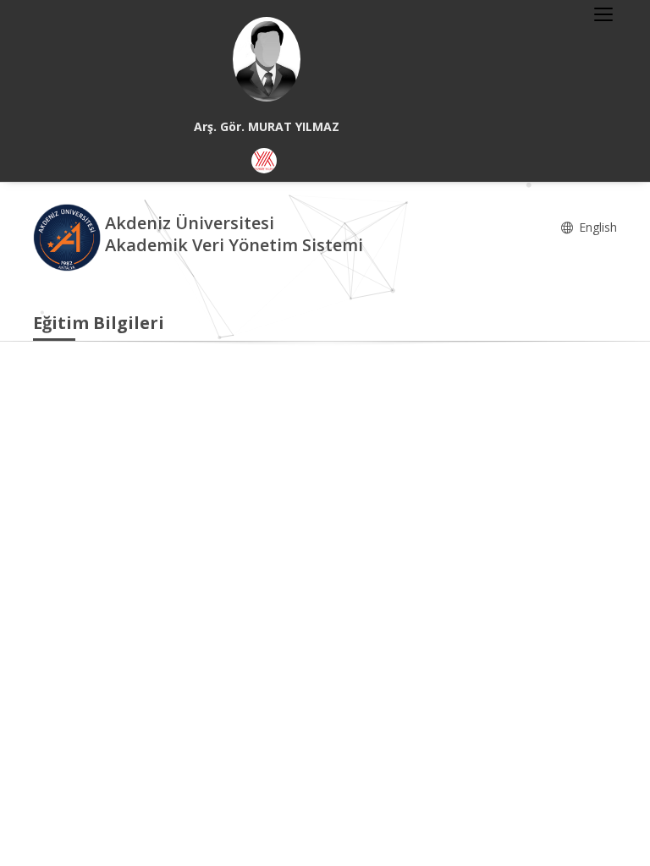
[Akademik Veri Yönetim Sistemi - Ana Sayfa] (69, 236)
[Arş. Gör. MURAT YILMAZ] (266, 59)
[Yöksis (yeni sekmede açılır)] (264, 160)
